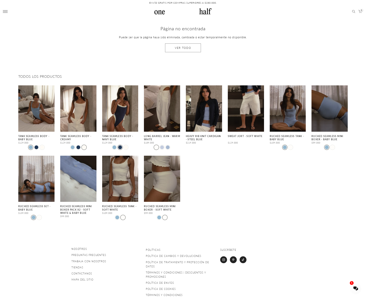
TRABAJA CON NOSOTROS (88, 261)
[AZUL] (162, 147)
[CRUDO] (290, 147)
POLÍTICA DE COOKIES (161, 288)
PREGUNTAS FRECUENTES (88, 255)
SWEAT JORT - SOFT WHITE (245, 136)
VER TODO (183, 47)
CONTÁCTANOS (81, 273)
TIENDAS (77, 267)
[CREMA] (42, 147)
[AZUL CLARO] (30, 147)
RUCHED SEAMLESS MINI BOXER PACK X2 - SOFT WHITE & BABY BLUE (76, 209)
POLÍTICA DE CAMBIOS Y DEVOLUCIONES (173, 255)
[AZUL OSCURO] (36, 147)
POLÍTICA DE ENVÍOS (160, 282)
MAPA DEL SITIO (82, 279)
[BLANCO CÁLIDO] (156, 147)
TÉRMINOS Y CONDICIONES (164, 295)
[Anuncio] (183, 3)
